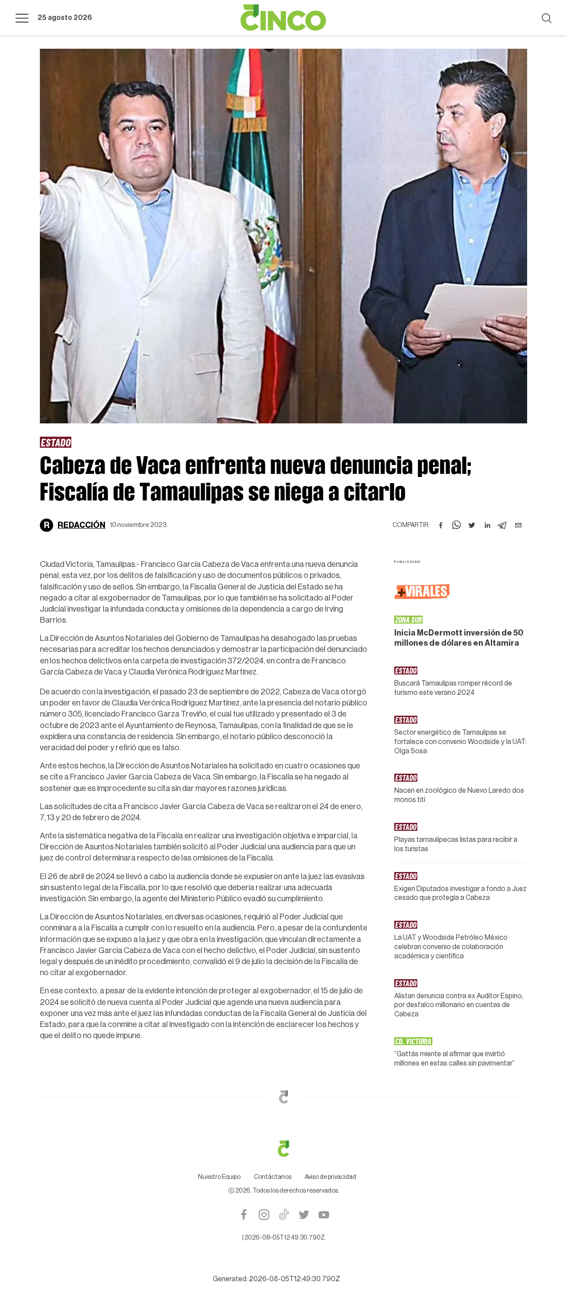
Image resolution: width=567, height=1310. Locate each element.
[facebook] (440, 525)
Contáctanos (272, 1177)
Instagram (263, 1214)
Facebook (243, 1214)
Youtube (323, 1214)
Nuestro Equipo (219, 1177)
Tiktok (283, 1214)
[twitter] (471, 525)
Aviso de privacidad (330, 1177)
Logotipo (283, 17)
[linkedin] (487, 525)
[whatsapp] (456, 525)
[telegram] (502, 525)
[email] (518, 525)
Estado (55, 442)
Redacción (81, 525)
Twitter (303, 1214)
